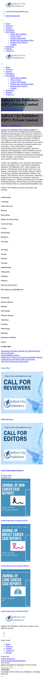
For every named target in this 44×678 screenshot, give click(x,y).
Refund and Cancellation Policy (22, 40)
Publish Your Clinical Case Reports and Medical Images (21, 357)
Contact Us (10, 51)
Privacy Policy (15, 36)
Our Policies (10, 32)
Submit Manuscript (13, 16)
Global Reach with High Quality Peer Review (18, 359)
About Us (9, 26)
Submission (10, 47)
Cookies (13, 44)
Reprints (9, 49)
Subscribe (5, 669)
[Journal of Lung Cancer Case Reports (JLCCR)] (15, 606)
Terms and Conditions (18, 34)
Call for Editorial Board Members (12, 470)
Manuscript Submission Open (12, 110)
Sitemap (9, 653)
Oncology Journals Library (11, 126)
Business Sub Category (19, 42)
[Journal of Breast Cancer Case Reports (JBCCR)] (15, 561)
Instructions (10, 30)
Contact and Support (18, 38)
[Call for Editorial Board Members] (22, 464)
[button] (4, 475)
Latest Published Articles (10, 355)
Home (8, 24)
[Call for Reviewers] (22, 413)
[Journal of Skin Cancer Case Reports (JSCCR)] (15, 516)
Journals (9, 28)
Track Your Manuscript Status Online (14, 361)
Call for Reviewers (7, 419)
